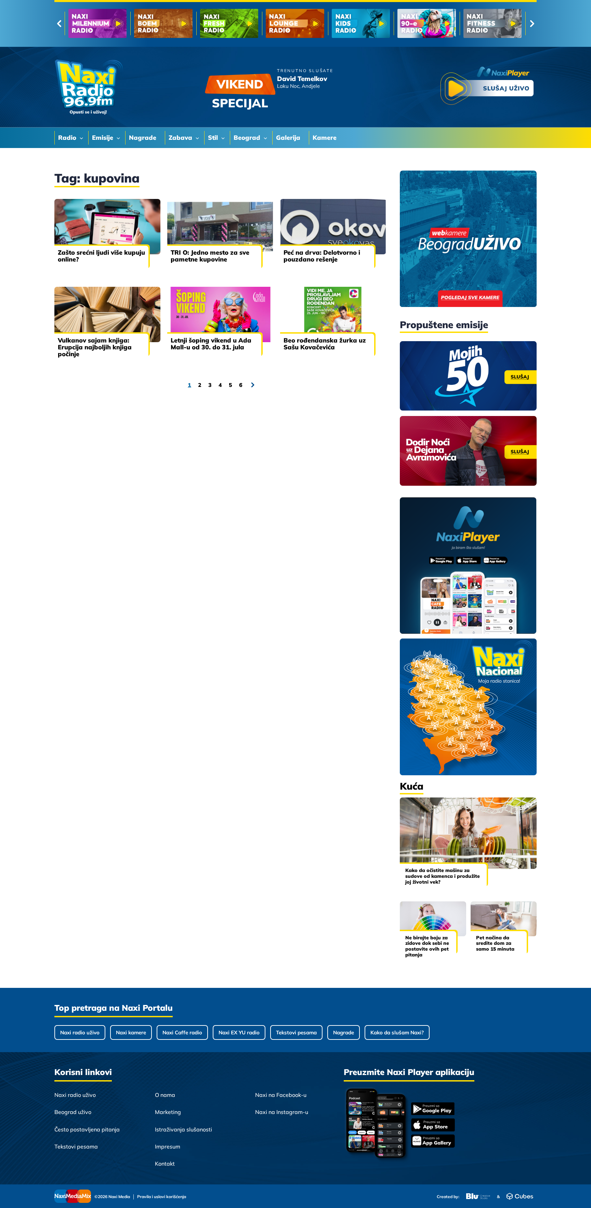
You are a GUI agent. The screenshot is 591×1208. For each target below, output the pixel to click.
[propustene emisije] (468, 376)
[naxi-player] (468, 566)
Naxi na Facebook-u (280, 1094)
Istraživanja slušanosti (183, 1129)
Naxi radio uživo (80, 1032)
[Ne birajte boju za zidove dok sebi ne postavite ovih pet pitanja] (433, 918)
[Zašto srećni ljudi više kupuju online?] (107, 226)
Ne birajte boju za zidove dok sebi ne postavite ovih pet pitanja (427, 946)
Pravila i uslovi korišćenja (161, 1196)
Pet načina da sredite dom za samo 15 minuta (495, 943)
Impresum (167, 1146)
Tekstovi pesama (296, 1032)
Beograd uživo (72, 1112)
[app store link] (433, 1125)
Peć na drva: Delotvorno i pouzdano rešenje (322, 256)
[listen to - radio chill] (492, 23)
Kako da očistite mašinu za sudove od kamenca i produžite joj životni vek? (442, 876)
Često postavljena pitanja (87, 1129)
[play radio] (487, 87)
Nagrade (343, 1032)
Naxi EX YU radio (239, 1032)
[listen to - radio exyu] (426, 23)
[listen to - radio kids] (229, 23)
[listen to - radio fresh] (97, 23)
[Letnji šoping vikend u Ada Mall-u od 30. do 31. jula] (220, 314)
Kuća (411, 786)
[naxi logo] (88, 87)
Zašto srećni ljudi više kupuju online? (101, 256)
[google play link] (433, 1109)
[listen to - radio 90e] (294, 23)
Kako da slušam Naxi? (397, 1032)
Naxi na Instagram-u (281, 1112)
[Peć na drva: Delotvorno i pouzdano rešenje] (333, 226)
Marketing (168, 1112)
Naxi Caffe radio (182, 1032)
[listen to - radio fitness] (360, 23)
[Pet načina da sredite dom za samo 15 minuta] (504, 918)
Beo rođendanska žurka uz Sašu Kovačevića (325, 343)
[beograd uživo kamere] (468, 239)
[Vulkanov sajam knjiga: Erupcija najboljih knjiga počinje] (107, 314)
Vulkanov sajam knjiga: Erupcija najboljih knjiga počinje (95, 347)
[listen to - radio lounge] (163, 23)
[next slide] (532, 23)
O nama (165, 1094)
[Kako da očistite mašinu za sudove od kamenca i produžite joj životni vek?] (468, 833)
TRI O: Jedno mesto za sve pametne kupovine (210, 256)
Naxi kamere (131, 1032)
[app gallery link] (433, 1142)
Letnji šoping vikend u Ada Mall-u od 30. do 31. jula (211, 343)
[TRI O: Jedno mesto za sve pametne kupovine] (220, 226)
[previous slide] (59, 23)
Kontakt (165, 1163)
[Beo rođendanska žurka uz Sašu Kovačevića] (333, 314)
